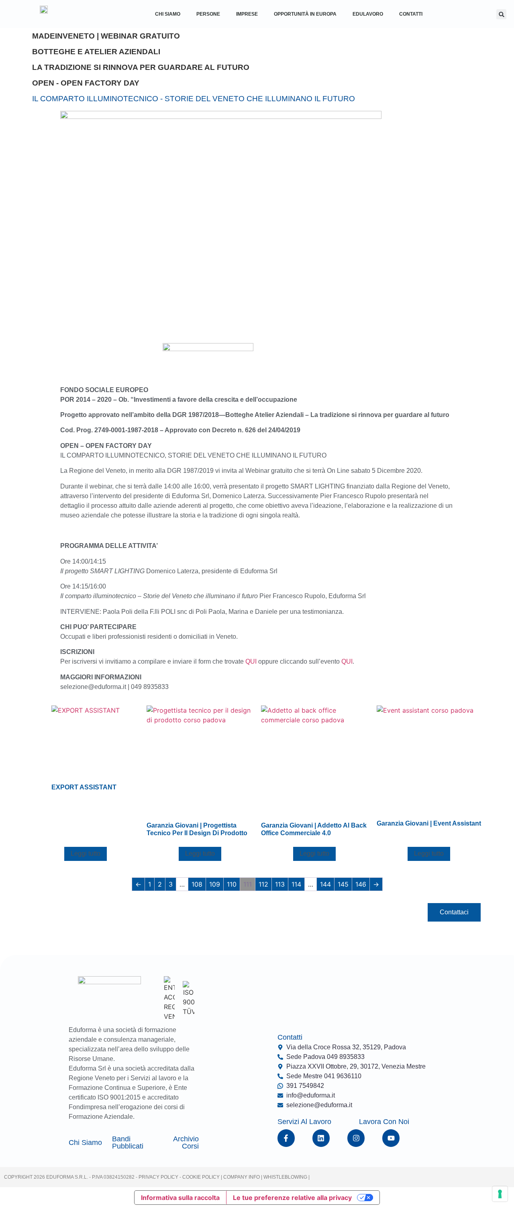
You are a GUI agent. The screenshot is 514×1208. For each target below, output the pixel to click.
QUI (251, 661)
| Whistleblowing (284, 1177)
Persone (208, 14)
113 (280, 884)
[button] (501, 14)
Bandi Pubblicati (127, 1142)
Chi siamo (85, 1143)
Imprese (247, 14)
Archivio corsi (186, 1142)
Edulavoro (368, 14)
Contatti (410, 14)
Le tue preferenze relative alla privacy (292, 1198)
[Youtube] (391, 1138)
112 (263, 884)
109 (214, 884)
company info (242, 1177)
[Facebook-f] (286, 1138)
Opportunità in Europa (305, 14)
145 (343, 884)
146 (360, 884)
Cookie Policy (200, 1177)
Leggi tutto (85, 853)
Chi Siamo (167, 14)
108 (197, 884)
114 (296, 884)
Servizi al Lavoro (304, 1122)
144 (325, 884)
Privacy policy (158, 1177)
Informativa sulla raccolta (180, 1198)
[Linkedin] (321, 1138)
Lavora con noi (384, 1122)
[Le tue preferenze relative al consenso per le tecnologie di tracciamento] (500, 1194)
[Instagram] (356, 1138)
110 (232, 884)
